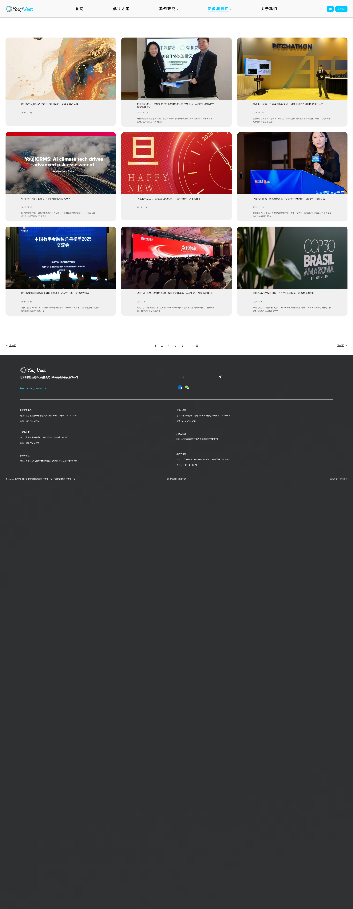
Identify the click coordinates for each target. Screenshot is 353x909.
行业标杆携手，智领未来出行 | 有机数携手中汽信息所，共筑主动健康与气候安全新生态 (175, 105)
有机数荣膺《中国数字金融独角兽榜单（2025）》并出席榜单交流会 (55, 293)
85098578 (191, 421)
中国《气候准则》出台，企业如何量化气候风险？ (45, 199)
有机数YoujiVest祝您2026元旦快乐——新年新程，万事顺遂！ (169, 199)
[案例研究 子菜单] (177, 9)
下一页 (342, 345)
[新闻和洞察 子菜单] (230, 9)
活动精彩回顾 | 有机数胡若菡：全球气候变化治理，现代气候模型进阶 (289, 199)
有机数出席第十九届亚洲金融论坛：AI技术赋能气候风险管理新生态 (288, 104)
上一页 (11, 345)
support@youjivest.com (36, 388)
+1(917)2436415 (189, 465)
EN (330, 9)
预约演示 (341, 9)
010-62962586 (33, 421)
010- (184, 421)
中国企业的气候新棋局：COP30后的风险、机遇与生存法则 (284, 293)
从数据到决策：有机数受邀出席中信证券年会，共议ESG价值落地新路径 (174, 293)
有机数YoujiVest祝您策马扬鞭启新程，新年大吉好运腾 (49, 104)
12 (197, 345)
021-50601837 (32, 443)
